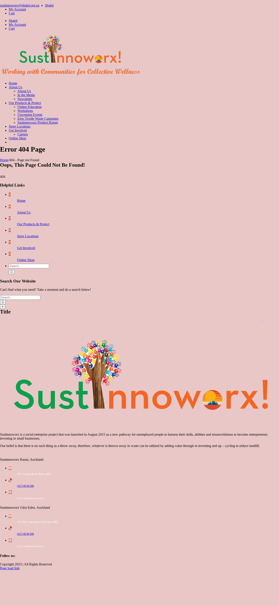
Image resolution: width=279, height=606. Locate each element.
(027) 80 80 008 (25, 486)
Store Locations (28, 236)
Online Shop (25, 260)
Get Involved (26, 248)
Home (21, 200)
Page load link (10, 568)
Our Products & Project (33, 224)
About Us (24, 212)
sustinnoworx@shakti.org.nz (19, 5)
